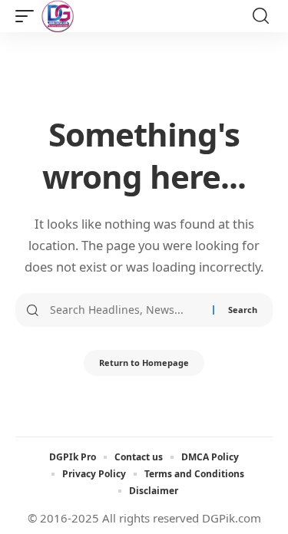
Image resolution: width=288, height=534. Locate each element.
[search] (261, 16)
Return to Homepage (144, 362)
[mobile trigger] (28, 16)
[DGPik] (57, 16)
